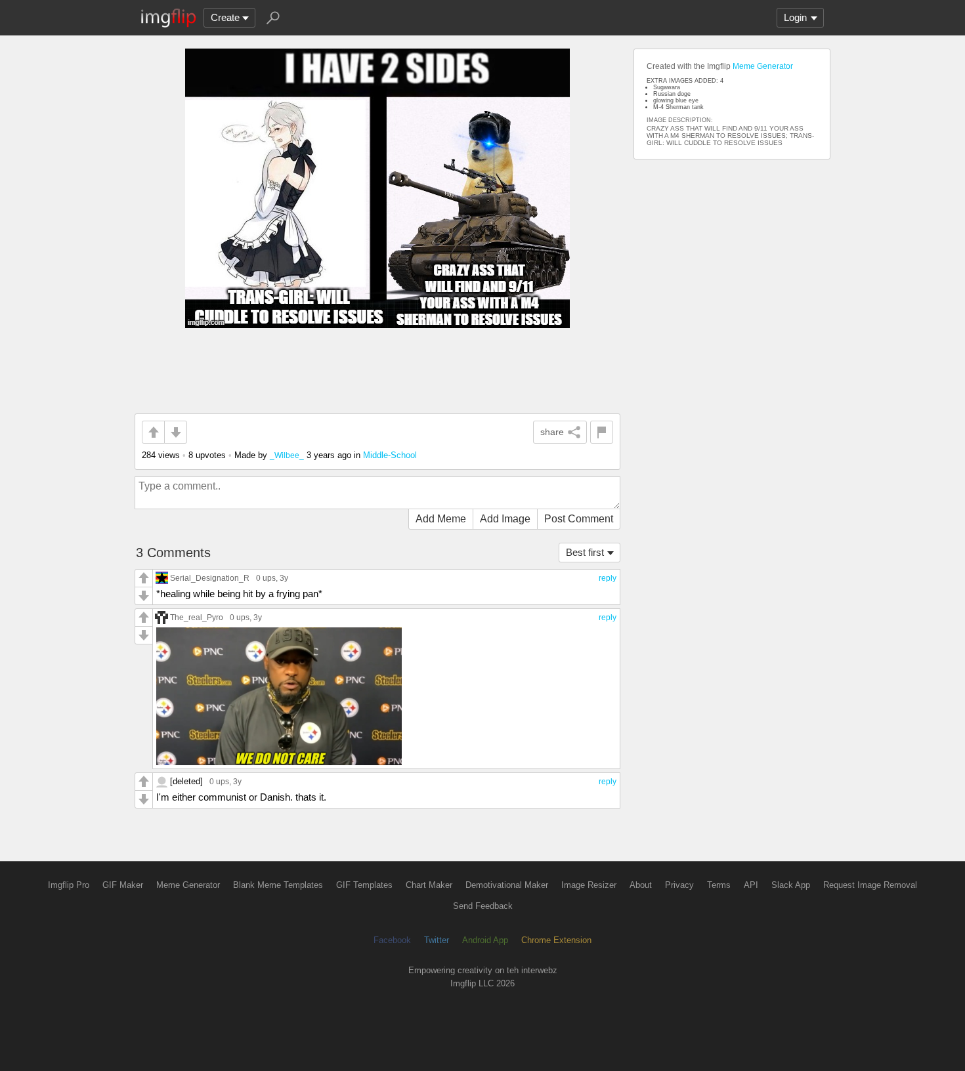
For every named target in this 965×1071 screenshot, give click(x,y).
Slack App (790, 885)
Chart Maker (429, 885)
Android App (485, 940)
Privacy (679, 885)
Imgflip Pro (68, 885)
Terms (719, 885)
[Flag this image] (601, 432)
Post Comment (578, 518)
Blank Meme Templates (278, 885)
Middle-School (390, 455)
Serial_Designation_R (209, 578)
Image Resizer (588, 885)
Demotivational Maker (506, 885)
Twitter (436, 940)
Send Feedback (483, 906)
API (751, 885)
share (552, 432)
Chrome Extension (556, 940)
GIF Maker (122, 885)
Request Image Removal (870, 885)
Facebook (392, 940)
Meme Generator (763, 66)
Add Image (505, 518)
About (641, 885)
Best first (585, 552)
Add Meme (441, 518)
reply (607, 578)
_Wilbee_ (287, 455)
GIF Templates (364, 885)
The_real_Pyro (196, 617)
